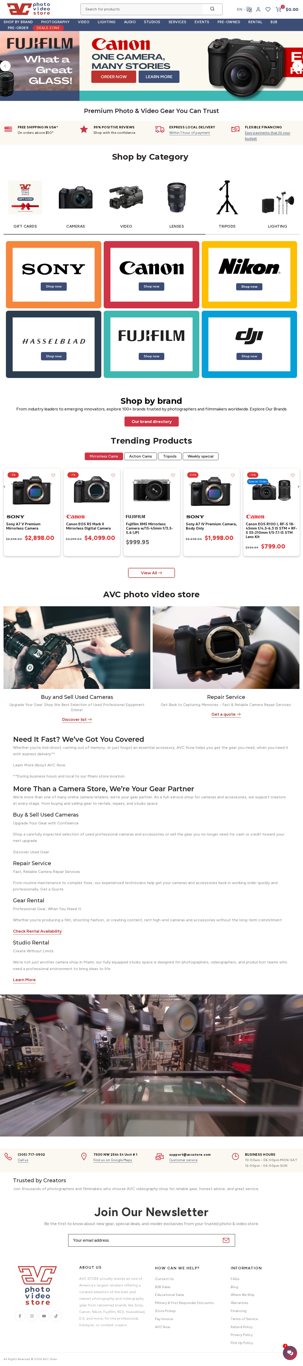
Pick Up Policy (242, 1343)
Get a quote (223, 714)
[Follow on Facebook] (19, 1316)
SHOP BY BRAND (18, 22)
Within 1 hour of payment (189, 133)
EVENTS (202, 22)
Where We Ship (243, 1295)
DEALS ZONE (48, 28)
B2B (274, 22)
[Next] (297, 66)
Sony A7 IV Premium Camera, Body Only (211, 526)
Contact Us (164, 1279)
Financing (239, 1311)
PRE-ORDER (18, 28)
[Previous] (5, 66)
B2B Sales (163, 1287)
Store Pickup (165, 1311)
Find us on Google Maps (113, 1160)
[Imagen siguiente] (55, 490)
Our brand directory (152, 421)
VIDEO (83, 22)
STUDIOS (152, 22)
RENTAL (255, 22)
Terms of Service (244, 1319)
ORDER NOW (61, 74)
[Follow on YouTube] (44, 1316)
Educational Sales (169, 1295)
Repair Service (226, 697)
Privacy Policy (242, 1335)
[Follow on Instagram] (32, 1316)
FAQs (235, 1279)
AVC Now (162, 1327)
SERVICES (177, 22)
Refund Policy (242, 1327)
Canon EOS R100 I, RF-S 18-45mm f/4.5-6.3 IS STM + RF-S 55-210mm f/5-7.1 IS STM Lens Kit (271, 530)
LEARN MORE (106, 74)
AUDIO (130, 22)
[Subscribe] (225, 1240)
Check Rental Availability (37, 931)
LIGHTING (107, 22)
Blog (234, 1287)
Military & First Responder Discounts (184, 1303)
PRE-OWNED (229, 22)
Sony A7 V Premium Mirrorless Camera (23, 526)
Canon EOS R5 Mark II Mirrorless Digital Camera (88, 526)
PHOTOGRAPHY (55, 22)
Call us (23, 1160)
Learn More (24, 979)
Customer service (183, 1160)
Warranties (239, 1303)
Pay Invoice (164, 1319)
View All (149, 572)
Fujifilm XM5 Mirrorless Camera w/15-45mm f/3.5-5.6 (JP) (149, 528)
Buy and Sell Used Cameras (77, 697)
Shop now (54, 286)
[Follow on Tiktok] (56, 1316)
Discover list (74, 719)
